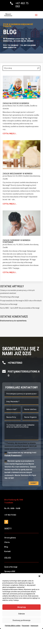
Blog (6, 547)
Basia (10, 106)
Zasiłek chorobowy (31, 244)
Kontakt (7, 551)
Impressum (34, 625)
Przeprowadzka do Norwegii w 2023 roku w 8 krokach (21, 301)
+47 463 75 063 (22, 5)
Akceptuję (21, 607)
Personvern (25, 625)
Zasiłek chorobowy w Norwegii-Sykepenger (17, 241)
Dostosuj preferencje (21, 620)
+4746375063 (15, 362)
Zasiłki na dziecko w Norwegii (16, 103)
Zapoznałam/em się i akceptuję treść (20, 454)
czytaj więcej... (10, 134)
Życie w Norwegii (10, 567)
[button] (39, 576)
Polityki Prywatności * (13, 455)
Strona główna (10, 538)
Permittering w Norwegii (9, 297)
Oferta (7, 542)
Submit (33, 483)
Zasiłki (26, 106)
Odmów (21, 614)
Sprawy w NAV (9, 571)
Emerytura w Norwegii (8, 304)
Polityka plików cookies (13, 625)
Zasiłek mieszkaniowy (31, 176)
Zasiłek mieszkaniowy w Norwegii (17, 173)
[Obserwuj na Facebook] (6, 522)
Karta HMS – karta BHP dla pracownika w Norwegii (19, 308)
